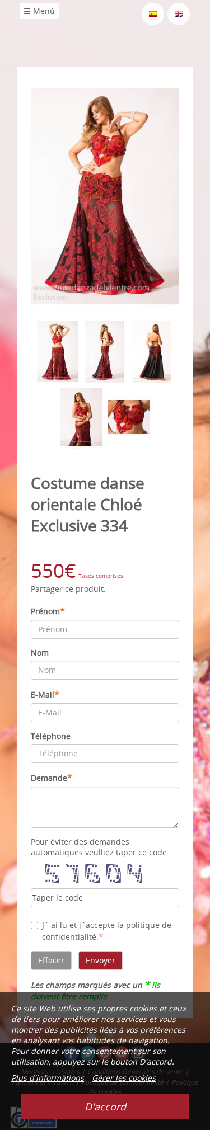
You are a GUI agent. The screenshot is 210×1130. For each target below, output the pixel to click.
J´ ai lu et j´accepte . (106, 931)
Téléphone (51, 736)
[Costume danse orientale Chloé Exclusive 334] (105, 195)
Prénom (48, 611)
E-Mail (45, 694)
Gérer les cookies (124, 1077)
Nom (40, 652)
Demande (51, 777)
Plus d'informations (47, 1077)
